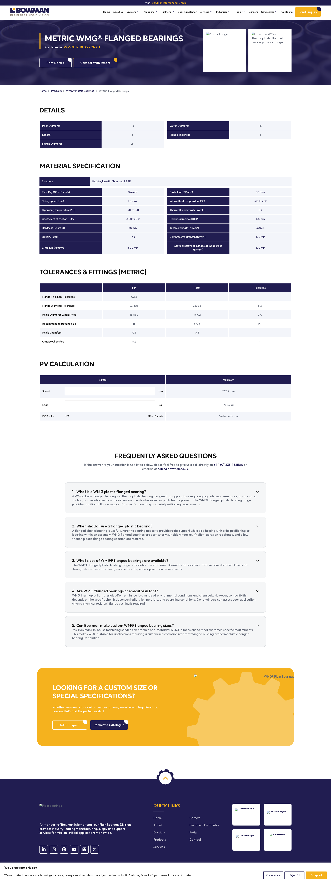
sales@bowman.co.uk (173, 469)
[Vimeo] (84, 849)
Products (148, 11)
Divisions (131, 11)
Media (238, 11)
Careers (253, 11)
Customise (272, 875)
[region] (165, 872)
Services (204, 11)
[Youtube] (74, 849)
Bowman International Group (169, 2)
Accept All (316, 875)
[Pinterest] (64, 849)
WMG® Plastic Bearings (80, 90)
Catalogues (267, 11)
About (157, 825)
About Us (118, 11)
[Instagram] (54, 849)
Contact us (287, 11)
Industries (221, 11)
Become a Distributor (204, 825)
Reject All (294, 875)
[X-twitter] (94, 849)
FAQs (193, 832)
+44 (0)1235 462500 (228, 465)
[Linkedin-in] (43, 849)
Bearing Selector (187, 11)
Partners (166, 11)
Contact (195, 840)
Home (106, 11)
